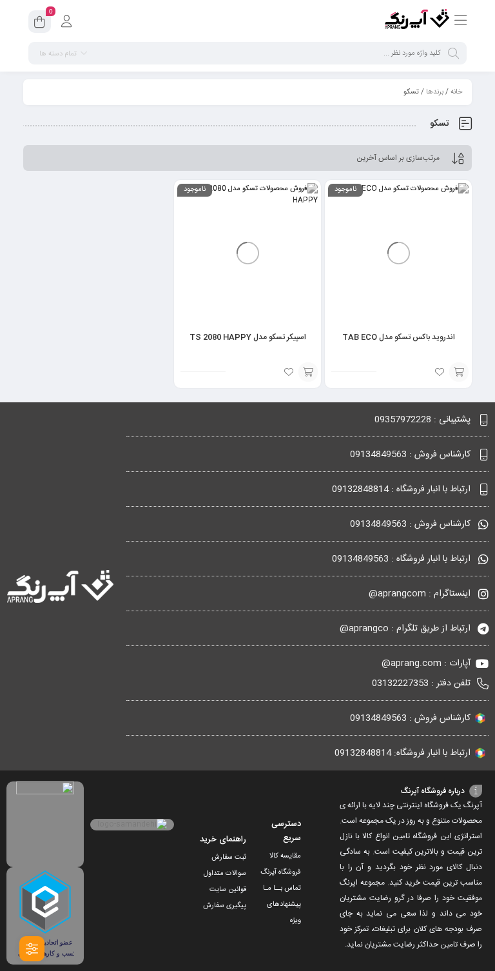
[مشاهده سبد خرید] (39, 24)
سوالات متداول (225, 873)
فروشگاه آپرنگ (280, 872)
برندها (434, 92)
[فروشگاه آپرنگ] (417, 21)
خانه (456, 92)
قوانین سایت (227, 890)
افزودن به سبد (459, 372)
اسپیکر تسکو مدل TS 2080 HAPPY (247, 337)
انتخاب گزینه (308, 372)
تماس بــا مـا (282, 888)
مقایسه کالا (285, 856)
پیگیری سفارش (224, 906)
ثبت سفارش (228, 857)
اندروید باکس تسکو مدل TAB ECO (398, 337)
